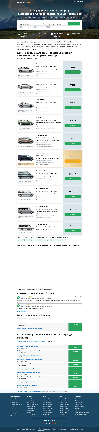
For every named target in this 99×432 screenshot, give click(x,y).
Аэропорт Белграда (14, 400)
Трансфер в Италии (63, 408)
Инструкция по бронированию (82, 412)
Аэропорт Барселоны (31, 406)
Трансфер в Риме (47, 402)
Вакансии (77, 408)
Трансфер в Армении (64, 404)
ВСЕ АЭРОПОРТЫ (31, 414)
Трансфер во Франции (64, 398)
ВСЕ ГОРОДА (46, 414)
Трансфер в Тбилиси (47, 410)
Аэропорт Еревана (31, 408)
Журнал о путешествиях (80, 414)
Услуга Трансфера (57, 1)
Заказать (72, 72)
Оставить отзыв (21, 311)
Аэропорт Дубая (14, 402)
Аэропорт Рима (30, 410)
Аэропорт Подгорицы (15, 398)
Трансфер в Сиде (47, 406)
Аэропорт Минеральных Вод (17, 411)
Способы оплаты (79, 404)
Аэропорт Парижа (31, 402)
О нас (76, 398)
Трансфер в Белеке (47, 404)
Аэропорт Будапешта (15, 408)
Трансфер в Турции (63, 400)
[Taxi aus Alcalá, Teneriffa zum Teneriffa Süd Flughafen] (52, 424)
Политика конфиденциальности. (73, 429)
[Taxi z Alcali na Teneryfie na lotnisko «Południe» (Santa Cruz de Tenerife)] (43, 424)
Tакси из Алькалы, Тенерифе (24, 318)
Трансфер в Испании (64, 410)
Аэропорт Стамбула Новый (33, 404)
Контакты (77, 400)
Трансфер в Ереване (47, 412)
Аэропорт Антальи (31, 398)
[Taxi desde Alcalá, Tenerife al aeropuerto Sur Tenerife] (55, 424)
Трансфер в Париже (47, 398)
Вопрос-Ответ (78, 402)
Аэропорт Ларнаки (14, 413)
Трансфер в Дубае (47, 400)
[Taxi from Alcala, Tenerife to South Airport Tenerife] (46, 424)
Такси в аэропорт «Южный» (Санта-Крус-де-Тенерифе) (31, 341)
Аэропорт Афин (13, 409)
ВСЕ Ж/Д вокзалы (14, 415)
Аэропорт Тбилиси (31, 400)
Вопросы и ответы (69, 1)
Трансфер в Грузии (63, 402)
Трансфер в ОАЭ (63, 412)
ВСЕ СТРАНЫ (62, 414)
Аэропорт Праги (30, 412)
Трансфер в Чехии (63, 406)
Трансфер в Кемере (47, 408)
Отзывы (77, 410)
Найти (74, 23)
